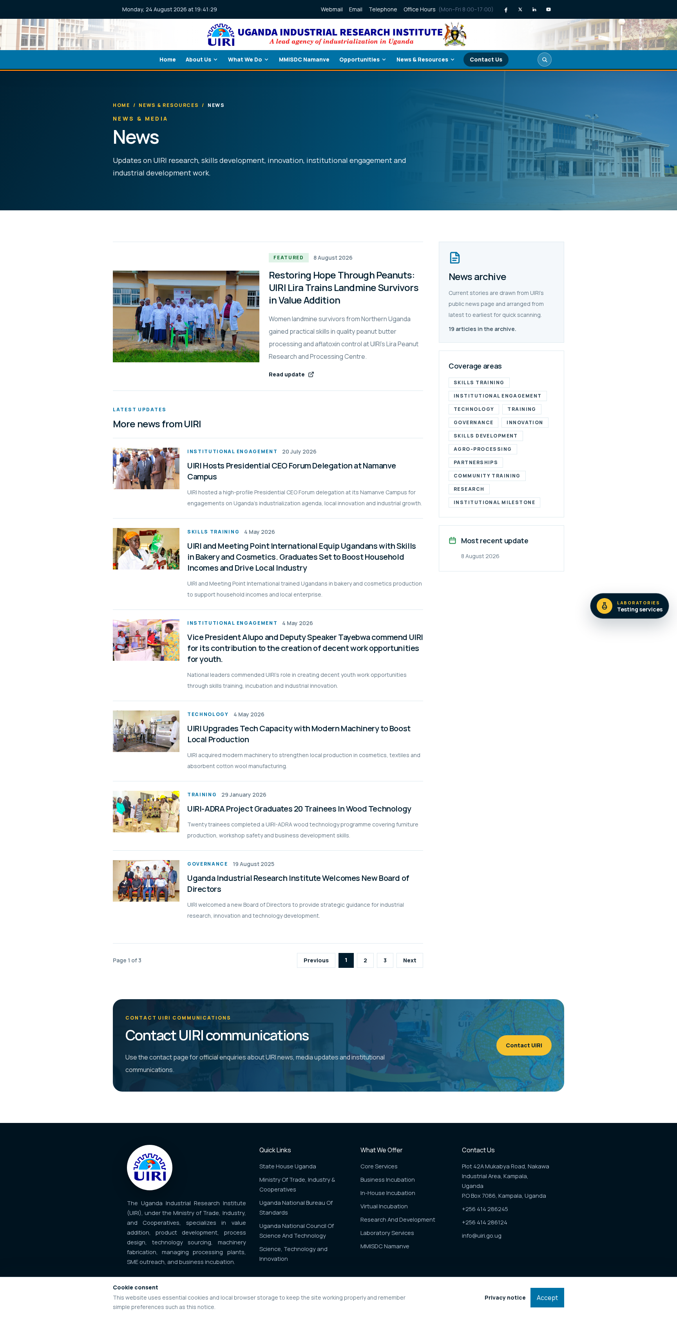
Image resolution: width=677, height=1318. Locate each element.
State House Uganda (287, 1166)
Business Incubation (387, 1179)
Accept (547, 1297)
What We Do (245, 59)
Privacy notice (505, 1297)
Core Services (379, 1166)
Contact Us (486, 59)
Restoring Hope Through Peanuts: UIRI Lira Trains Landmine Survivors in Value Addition (343, 287)
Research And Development (397, 1219)
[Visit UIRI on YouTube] (548, 9)
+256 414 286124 (484, 1222)
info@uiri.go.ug (481, 1235)
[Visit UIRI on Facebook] (506, 9)
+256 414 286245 (485, 1209)
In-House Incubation (387, 1193)
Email (355, 9)
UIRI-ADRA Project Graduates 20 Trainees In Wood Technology (299, 808)
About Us (198, 59)
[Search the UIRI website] (545, 59)
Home (167, 59)
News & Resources (422, 59)
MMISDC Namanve (304, 59)
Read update (287, 374)
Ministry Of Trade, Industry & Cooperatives (297, 1184)
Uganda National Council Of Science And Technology (296, 1230)
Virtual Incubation (384, 1206)
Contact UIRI (524, 1045)
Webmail (332, 9)
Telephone (383, 9)
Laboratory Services (387, 1233)
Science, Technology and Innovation (293, 1253)
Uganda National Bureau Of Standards (296, 1207)
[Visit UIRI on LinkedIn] (534, 9)
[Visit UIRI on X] (520, 9)
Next (409, 960)
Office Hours (449, 9)
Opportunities (359, 59)
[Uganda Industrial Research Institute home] (338, 34)
